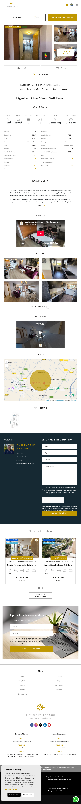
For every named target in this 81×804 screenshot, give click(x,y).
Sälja (58, 681)
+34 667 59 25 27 (22, 456)
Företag (59, 676)
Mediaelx (47, 770)
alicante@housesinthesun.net (59, 741)
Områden (22, 690)
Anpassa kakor (27, 795)
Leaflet (47, 400)
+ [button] (6, 362)
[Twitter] (40, 725)
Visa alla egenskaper (40, 595)
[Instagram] (36, 725)
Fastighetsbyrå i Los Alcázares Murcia (59, 779)
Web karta (69, 767)
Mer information (11, 789)
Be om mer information (62, 17)
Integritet (52, 767)
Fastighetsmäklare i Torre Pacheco (59, 791)
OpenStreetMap (60, 400)
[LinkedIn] (45, 725)
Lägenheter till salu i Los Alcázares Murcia (59, 777)
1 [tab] (39, 588)
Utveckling (59, 685)
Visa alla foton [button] (38, 307)
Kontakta (59, 690)
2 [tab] (42, 588)
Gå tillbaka (43, 74)
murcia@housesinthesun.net (21, 741)
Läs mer (38, 205)
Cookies (60, 767)
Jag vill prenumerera (31, 649)
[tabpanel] (22, 561)
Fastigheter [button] (22, 681)
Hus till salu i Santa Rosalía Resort (59, 788)
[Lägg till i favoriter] (36, 540)
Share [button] (19, 68)
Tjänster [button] (22, 685)
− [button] (6, 365)
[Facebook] (32, 725)
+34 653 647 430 (59, 748)
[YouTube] (49, 725)
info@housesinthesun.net (25, 463)
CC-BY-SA (73, 400)
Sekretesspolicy (51, 490)
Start (22, 676)
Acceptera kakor (14, 795)
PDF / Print (57, 68)
